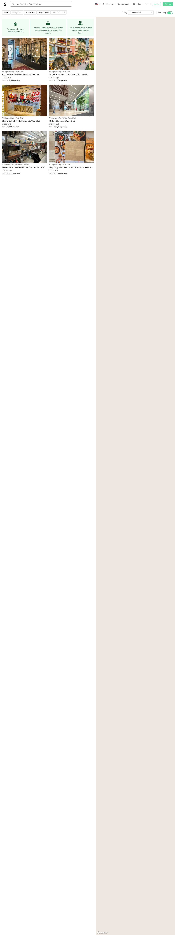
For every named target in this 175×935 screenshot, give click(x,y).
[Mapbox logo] (102, 932)
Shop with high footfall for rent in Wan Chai (21, 121)
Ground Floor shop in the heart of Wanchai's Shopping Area (68, 74)
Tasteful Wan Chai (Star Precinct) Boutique (20, 74)
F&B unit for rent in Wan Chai (62, 121)
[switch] (170, 12)
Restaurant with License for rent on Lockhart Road (23, 167)
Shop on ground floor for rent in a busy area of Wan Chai (71, 167)
